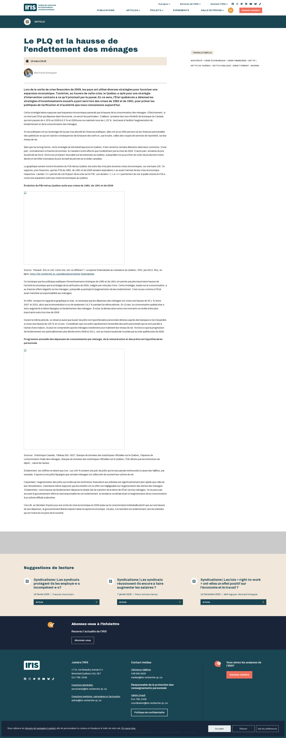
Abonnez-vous (83, 640)
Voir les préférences (267, 728)
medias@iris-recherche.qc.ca (146, 677)
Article (39, 22)
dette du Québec (201, 66)
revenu (255, 66)
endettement (241, 66)
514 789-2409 (79, 677)
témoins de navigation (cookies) (40, 728)
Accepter (219, 728)
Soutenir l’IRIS (218, 4)
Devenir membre (251, 10)
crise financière (236, 61)
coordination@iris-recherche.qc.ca (149, 703)
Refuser (243, 728)
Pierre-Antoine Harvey (146, 594)
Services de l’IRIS (189, 4)
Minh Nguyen (230, 594)
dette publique (222, 66)
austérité (196, 61)
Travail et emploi (202, 53)
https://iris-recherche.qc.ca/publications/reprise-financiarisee (62, 274)
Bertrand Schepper (248, 594)
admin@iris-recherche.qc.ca (86, 700)
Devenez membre (239, 674)
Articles (132, 10)
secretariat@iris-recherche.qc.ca (89, 689)
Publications (105, 10)
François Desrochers (63, 594)
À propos (163, 4)
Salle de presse (211, 10)
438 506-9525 (138, 673)
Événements (181, 10)
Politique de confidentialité (149, 712)
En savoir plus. (129, 728)
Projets (155, 10)
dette (251, 61)
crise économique (215, 61)
